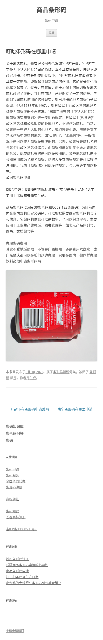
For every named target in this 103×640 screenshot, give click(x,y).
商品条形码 (51, 10)
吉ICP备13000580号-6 (21, 529)
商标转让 (12, 499)
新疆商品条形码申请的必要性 (27, 565)
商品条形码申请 (17, 571)
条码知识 (12, 511)
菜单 (51, 33)
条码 (9, 440)
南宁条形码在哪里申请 (77, 409)
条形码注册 (14, 487)
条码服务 (12, 475)
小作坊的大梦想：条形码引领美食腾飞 (33, 583)
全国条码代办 (16, 481)
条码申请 (12, 469)
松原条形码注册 (17, 559)
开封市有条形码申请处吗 (27, 409)
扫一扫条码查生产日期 (22, 577)
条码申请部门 (15, 631)
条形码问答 (15, 433)
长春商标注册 (16, 517)
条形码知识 (61, 372)
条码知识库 (15, 426)
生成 (33, 378)
